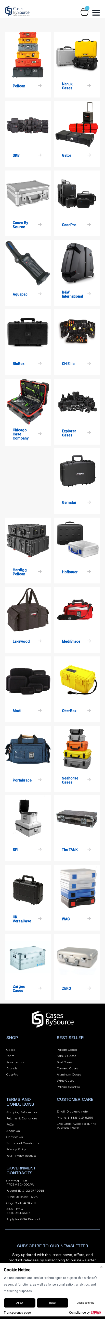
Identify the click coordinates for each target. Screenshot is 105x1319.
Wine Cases (65, 1080)
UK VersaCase (22, 919)
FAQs (10, 1124)
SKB (16, 155)
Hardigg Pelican (20, 572)
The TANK (70, 850)
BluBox (18, 364)
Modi (17, 711)
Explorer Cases (69, 433)
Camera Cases (67, 1068)
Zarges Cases (19, 988)
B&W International (72, 294)
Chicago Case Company (21, 434)
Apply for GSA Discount (23, 1218)
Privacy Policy (16, 1149)
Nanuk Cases (67, 86)
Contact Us (14, 1136)
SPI (15, 850)
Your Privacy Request (21, 1155)
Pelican (19, 86)
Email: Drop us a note (72, 1111)
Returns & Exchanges (21, 1118)
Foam (10, 1055)
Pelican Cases (67, 1049)
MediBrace (71, 641)
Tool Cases (64, 1062)
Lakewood (21, 641)
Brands (11, 1068)
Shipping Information (22, 1112)
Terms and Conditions (22, 1142)
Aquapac (20, 294)
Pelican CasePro (68, 1086)
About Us (13, 1130)
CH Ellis (68, 364)
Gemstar (69, 502)
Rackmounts (15, 1062)
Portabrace (22, 780)
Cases (10, 1049)
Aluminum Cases (69, 1074)
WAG (66, 919)
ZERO (66, 988)
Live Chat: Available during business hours (76, 1125)
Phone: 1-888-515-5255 (75, 1117)
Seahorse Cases (70, 780)
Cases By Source (20, 225)
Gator (66, 155)
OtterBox (69, 711)
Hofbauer (70, 572)
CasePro (69, 225)
